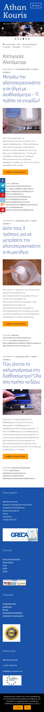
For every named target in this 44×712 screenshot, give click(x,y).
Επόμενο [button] (41, 28)
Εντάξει (18, 707)
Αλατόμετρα (13, 186)
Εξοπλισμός (16, 47)
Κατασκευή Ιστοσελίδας (12, 613)
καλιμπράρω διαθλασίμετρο (24, 478)
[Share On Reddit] (2, 200)
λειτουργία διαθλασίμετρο (24, 210)
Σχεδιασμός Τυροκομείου (13, 616)
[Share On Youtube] (2, 209)
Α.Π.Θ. (5, 568)
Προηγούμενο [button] (3, 28)
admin (35, 69)
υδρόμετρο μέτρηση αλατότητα (19, 346)
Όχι (27, 707)
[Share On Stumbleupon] (2, 204)
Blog (18, 44)
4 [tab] (23, 39)
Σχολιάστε (7, 72)
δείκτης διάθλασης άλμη (18, 189)
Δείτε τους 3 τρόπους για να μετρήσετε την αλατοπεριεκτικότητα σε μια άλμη (22, 240)
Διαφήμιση (7, 607)
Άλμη (20, 186)
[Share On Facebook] (2, 180)
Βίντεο (5, 609)
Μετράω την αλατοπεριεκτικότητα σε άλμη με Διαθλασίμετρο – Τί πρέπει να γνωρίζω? (22, 88)
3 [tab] (20, 39)
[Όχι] (41, 703)
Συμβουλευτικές (9, 604)
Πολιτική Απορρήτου (11, 559)
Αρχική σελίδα (10, 44)
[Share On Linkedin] (2, 190)
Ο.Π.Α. (5, 571)
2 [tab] (18, 39)
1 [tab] (15, 39)
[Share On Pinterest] (2, 195)
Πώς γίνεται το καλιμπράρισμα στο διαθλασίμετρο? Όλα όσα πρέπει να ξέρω (22, 373)
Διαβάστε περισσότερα (15, 172)
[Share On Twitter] (2, 185)
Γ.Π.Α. (5, 565)
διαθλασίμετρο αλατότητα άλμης (20, 343)
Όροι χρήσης (8, 562)
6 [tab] (28, 39)
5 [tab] (26, 39)
